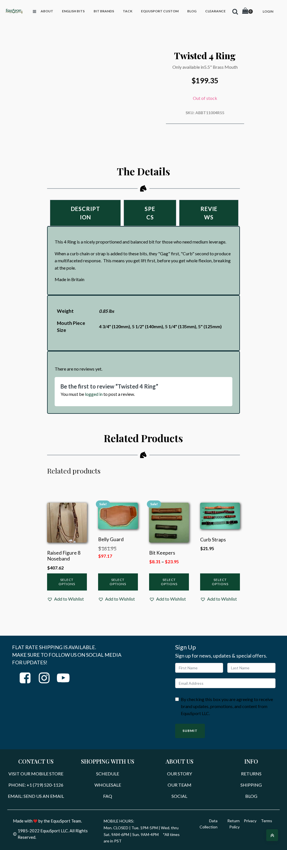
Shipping (251, 784)
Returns (251, 773)
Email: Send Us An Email (36, 796)
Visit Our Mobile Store (35, 773)
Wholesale (107, 784)
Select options (67, 582)
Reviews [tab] (208, 212)
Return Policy (233, 823)
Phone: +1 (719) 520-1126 (35, 784)
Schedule (107, 773)
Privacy (250, 820)
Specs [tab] (150, 212)
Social (179, 796)
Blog (251, 796)
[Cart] (247, 11)
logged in (94, 394)
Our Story (179, 773)
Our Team (179, 784)
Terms (266, 820)
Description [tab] (85, 212)
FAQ (107, 796)
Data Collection (208, 823)
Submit (190, 731)
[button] (65, 599)
